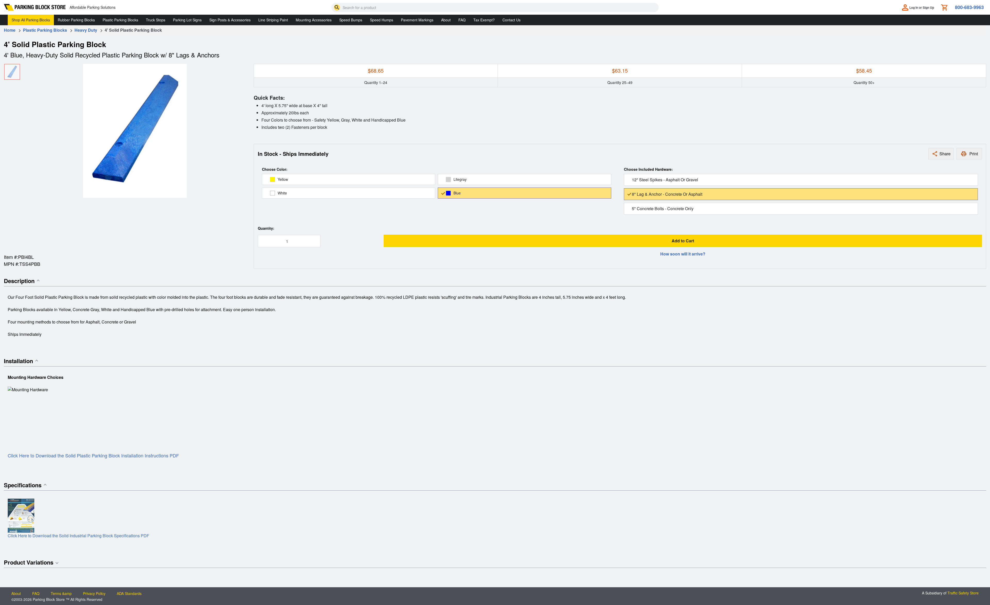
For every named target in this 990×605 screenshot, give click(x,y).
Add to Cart (683, 241)
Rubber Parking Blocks (76, 19)
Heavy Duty (86, 30)
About (446, 19)
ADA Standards (129, 593)
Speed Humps (381, 19)
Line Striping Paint (273, 19)
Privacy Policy (94, 593)
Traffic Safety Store (963, 592)
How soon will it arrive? (682, 254)
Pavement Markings (417, 19)
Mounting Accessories (314, 19)
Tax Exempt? (484, 19)
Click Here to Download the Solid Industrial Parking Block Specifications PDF (78, 536)
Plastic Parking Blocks (120, 19)
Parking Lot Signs (187, 19)
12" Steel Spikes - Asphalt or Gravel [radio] (665, 180)
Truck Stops (155, 19)
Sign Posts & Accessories (230, 19)
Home (9, 30)
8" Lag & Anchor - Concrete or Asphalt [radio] (667, 194)
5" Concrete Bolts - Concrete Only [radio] (663, 208)
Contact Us (511, 19)
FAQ (462, 19)
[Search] (337, 7)
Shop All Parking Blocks (31, 19)
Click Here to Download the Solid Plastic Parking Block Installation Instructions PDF (93, 455)
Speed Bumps (350, 19)
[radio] (348, 179)
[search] (337, 7)
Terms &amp (61, 593)
